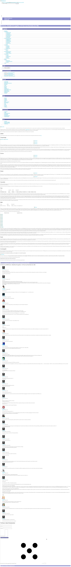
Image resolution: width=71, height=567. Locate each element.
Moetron (5, 87)
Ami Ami (5, 97)
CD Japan (5, 99)
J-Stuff (5, 104)
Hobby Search (6, 102)
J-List (5, 103)
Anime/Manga (6, 31)
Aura (3, 346)
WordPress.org (6, 123)
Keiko (3, 409)
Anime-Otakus (6, 81)
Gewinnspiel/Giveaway (9, 61)
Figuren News (8, 42)
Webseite (1, 528)
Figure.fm (5, 84)
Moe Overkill (8, 37)
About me (6, 19)
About (3, 16)
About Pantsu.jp (8, 18)
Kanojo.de (5, 86)
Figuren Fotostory (8, 41)
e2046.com (5, 100)
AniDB (5, 112)
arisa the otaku (6, 82)
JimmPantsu (11, 262)
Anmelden (5, 121)
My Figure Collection (7, 115)
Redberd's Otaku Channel (7, 89)
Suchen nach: (4, 3)
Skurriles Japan (8, 48)
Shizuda (3, 303)
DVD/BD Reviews (8, 40)
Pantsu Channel (8, 52)
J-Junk (5, 85)
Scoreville (3, 289)
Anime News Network (7, 113)
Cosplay (7, 55)
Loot (6, 49)
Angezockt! (7, 45)
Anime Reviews (8, 33)
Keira (5, 73)
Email (1, 526)
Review (7, 50)
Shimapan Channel (6, 91)
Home (3, 15)
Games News (8, 46)
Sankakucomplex (6, 90)
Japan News (7, 47)
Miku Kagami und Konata (7, 51)
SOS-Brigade (6, 92)
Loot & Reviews (22, 262)
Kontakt (4, 20)
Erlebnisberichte (8, 56)
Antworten (3, 269)
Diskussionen (8, 60)
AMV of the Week (8, 32)
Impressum (5, 23)
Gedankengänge (8, 36)
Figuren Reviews (8, 43)
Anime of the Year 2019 (11, 72)
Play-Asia (5, 105)
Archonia (5, 98)
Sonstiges (5, 59)
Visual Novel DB (6, 116)
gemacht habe (27, 129)
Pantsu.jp (7, 62)
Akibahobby (6, 111)
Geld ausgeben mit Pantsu (7, 38)
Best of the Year (8, 35)
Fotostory (7, 57)
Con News (7, 54)
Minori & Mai (5, 22)
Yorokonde (5, 106)
